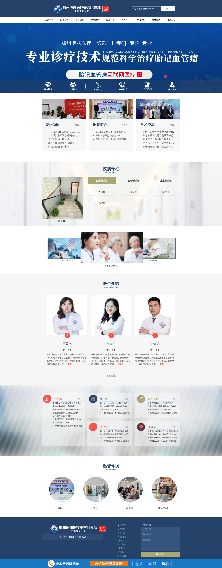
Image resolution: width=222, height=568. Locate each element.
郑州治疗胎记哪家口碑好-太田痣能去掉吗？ (118, 406)
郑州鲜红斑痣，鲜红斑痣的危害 (161, 403)
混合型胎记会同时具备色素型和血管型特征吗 (165, 139)
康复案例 (156, 20)
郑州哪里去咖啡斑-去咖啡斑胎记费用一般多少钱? (168, 441)
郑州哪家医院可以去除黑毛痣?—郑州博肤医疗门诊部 (121, 434)
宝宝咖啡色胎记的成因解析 (64, 406)
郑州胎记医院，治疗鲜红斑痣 (160, 410)
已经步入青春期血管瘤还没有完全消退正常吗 (165, 132)
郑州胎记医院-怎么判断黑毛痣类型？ (115, 431)
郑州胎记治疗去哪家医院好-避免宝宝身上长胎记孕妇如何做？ (78, 403)
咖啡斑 (165, 192)
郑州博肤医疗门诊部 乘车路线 (110, 139)
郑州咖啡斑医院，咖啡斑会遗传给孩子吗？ (165, 438)
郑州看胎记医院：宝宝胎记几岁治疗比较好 (70, 426)
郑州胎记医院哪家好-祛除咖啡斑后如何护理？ (166, 431)
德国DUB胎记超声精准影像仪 (110, 132)
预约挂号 (171, 20)
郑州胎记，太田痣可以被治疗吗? (113, 403)
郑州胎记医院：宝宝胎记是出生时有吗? (69, 419)
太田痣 (101, 192)
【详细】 (69, 364)
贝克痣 (101, 202)
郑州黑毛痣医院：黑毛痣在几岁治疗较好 (116, 441)
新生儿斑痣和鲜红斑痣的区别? (65, 413)
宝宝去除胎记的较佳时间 (63, 416)
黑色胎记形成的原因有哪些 (111, 438)
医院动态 (121, 537)
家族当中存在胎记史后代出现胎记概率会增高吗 (167, 143)
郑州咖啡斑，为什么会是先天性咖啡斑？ (164, 434)
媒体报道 (110, 20)
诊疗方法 (125, 20)
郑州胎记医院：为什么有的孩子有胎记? (69, 410)
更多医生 (111, 375)
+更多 (77, 124)
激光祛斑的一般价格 (58, 139)
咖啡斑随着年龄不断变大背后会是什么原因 (164, 146)
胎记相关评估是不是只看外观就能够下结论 (164, 135)
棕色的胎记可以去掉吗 (59, 146)
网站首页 (49, 20)
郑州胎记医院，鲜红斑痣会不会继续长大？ (165, 413)
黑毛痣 (133, 192)
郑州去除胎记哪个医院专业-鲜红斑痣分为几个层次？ (169, 406)
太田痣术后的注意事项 (109, 410)
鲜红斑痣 (121, 544)
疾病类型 (95, 20)
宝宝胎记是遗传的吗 (61, 422)
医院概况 (64, 20)
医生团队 (80, 20)
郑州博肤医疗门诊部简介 (108, 135)
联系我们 (121, 556)
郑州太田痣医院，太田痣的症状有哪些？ (116, 413)
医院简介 (121, 529)
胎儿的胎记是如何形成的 (61, 143)
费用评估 (141, 20)
